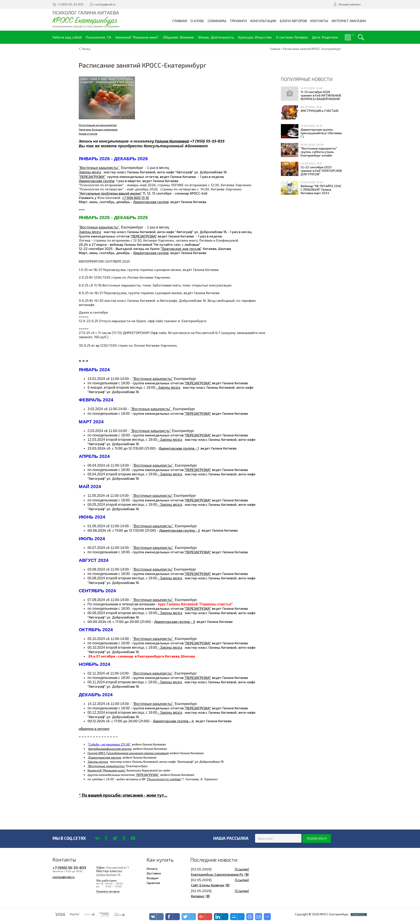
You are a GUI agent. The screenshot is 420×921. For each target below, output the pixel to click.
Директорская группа (96, 181)
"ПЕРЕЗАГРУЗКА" (92, 176)
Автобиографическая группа (110, 749)
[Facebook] (106, 838)
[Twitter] (114, 838)
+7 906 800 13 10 (135, 197)
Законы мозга (90, 172)
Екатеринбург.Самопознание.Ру (217, 874)
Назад (86, 49)
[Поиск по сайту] (361, 37)
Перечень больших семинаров (98, 129)
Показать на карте (108, 891)
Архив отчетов (88, 133)
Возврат (153, 878)
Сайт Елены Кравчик (207, 885)
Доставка (154, 873)
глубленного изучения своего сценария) (139, 753)
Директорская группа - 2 (179, 530)
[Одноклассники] (123, 838)
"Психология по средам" (164, 779)
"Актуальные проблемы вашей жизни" (110, 193)
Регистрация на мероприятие (98, 125)
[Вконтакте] (97, 838)
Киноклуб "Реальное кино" (107, 770)
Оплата (152, 868)
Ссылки (242, 869)
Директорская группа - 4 (173, 721)
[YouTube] (132, 838)
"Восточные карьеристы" (99, 168)
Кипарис (198, 896)
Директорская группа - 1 (179, 448)
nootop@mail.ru (63, 877)
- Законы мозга (167, 387)
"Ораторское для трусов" (181, 248)
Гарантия (153, 883)
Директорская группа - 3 (174, 621)
